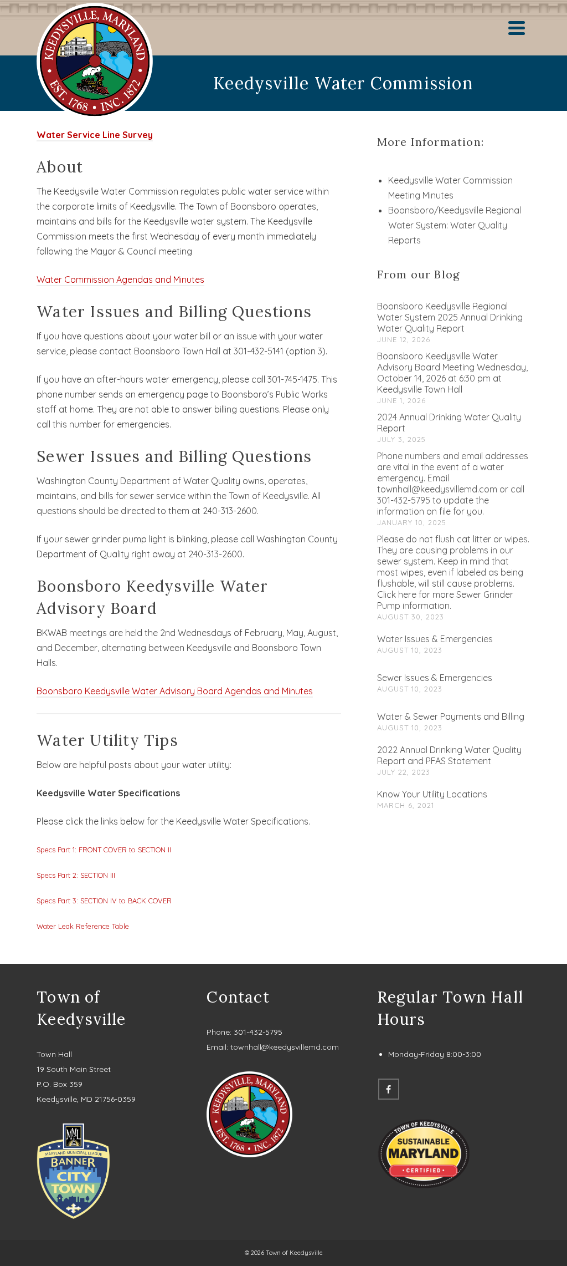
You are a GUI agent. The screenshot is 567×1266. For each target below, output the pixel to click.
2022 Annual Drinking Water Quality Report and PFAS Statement (449, 755)
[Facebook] (388, 1089)
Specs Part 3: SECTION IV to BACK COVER (104, 900)
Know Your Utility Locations (432, 794)
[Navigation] (516, 27)
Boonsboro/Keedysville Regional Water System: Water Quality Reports (454, 225)
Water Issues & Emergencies (435, 638)
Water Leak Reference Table (83, 926)
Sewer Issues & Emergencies (434, 677)
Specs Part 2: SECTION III (76, 875)
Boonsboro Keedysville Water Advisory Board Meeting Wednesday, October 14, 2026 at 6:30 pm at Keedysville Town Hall (452, 372)
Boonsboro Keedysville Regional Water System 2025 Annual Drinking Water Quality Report (450, 317)
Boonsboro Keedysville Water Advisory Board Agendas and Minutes (175, 690)
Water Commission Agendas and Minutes (120, 279)
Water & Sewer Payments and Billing (450, 716)
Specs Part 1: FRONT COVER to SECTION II (104, 849)
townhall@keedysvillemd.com (284, 1047)
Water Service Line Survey (95, 134)
